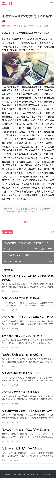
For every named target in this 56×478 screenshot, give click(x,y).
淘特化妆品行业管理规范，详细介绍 (20, 298)
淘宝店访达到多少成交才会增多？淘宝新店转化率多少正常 (28, 278)
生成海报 (8, 232)
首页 (3, 10)
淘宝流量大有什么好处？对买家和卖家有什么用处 (28, 410)
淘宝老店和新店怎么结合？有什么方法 (22, 373)
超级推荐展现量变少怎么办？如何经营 (22, 335)
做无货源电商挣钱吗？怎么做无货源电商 (23, 354)
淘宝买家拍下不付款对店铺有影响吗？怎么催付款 (28, 316)
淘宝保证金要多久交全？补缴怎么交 (20, 391)
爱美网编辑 (6, 25)
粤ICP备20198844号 (44, 474)
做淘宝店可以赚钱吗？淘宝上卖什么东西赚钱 (25, 429)
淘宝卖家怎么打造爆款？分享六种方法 (22, 448)
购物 (39, 25)
